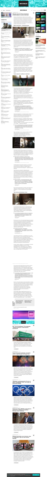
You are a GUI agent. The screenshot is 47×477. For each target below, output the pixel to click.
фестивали (5, 112)
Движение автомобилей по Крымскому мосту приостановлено (6, 94)
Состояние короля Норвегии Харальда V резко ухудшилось (6, 104)
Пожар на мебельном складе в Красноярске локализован (4, 115)
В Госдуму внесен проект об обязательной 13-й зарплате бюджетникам (4, 86)
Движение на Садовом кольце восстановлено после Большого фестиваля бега (5, 122)
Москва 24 (23, 10)
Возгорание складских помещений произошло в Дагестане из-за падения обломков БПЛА (6, 45)
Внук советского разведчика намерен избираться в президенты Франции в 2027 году (5, 41)
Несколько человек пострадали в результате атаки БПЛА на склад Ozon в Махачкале (6, 37)
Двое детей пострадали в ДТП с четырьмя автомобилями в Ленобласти (6, 101)
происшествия (2, 34)
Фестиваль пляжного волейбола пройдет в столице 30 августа (5, 111)
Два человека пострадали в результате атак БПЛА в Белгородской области (6, 97)
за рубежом (4, 42)
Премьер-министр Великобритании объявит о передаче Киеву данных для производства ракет (5, 65)
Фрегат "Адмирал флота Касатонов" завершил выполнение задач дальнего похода (6, 53)
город (3, 112)
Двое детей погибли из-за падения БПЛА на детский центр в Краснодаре (5, 82)
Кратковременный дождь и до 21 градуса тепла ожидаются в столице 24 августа (6, 49)
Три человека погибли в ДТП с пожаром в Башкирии (6, 33)
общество (15, 308)
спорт (1, 112)
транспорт (2, 95)
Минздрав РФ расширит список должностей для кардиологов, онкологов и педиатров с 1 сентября (5, 90)
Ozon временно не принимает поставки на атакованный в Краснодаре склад (6, 72)
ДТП (5, 34)
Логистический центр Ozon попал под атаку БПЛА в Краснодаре (6, 79)
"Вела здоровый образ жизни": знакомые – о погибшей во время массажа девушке (19, 302)
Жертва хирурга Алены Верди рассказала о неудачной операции (28, 301)
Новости (3, 20)
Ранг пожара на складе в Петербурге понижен (5, 75)
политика (2, 42)
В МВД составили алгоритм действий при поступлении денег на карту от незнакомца (5, 57)
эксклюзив (17, 308)
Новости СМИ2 (14, 320)
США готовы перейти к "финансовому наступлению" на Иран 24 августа (5, 61)
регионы (8, 34)
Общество (19, 12)
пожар (6, 34)
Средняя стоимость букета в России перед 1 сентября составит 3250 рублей (6, 68)
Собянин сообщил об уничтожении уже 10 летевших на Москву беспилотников (6, 30)
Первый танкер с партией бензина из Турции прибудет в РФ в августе (5, 108)
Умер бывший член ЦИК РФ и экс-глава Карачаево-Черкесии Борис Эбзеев (6, 118)
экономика (4, 62)
